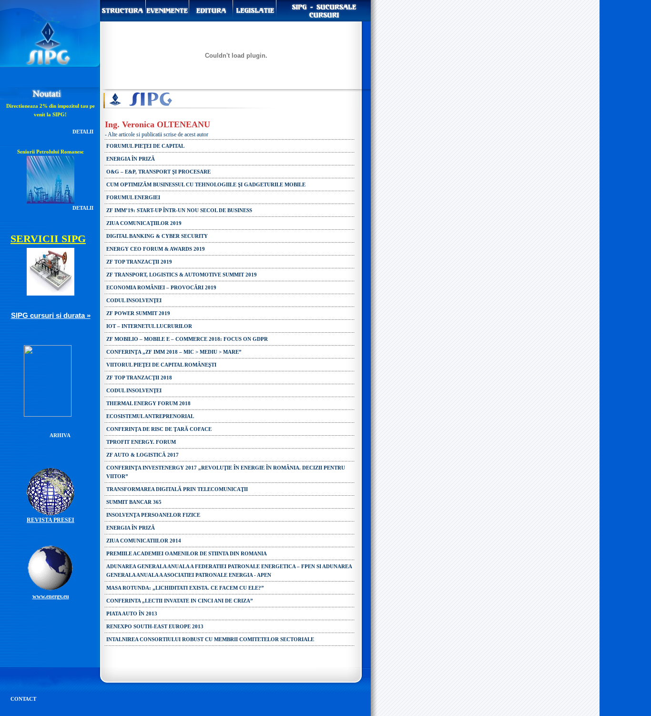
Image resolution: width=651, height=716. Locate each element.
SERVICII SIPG (48, 239)
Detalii (82, 131)
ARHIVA (60, 435)
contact (23, 699)
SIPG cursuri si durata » (51, 315)
